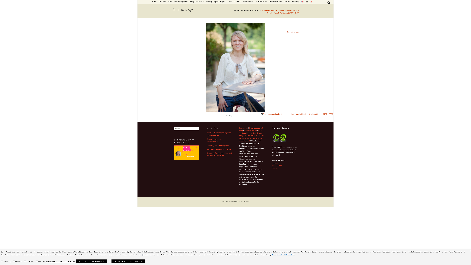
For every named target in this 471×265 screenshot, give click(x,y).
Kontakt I (238, 2)
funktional (18, 261)
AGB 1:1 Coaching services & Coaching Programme (250, 133)
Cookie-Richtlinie (250, 131)
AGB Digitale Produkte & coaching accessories (251, 138)
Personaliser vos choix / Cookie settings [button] (60, 261)
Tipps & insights (219, 2)
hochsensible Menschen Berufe (219, 149)
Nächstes (293, 32)
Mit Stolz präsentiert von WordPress (235, 202)
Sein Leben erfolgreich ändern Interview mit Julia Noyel (284, 114)
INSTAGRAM (277, 166)
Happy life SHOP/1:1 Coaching (201, 2)
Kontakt (247, 141)
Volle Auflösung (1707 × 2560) (287, 13)
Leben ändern (248, 2)
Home (154, 2)
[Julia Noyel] (235, 67)
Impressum (243, 128)
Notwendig (7, 261)
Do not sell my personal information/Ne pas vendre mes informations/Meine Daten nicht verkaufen (179, 255)
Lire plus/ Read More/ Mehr (283, 255)
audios (230, 2)
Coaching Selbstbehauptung (218, 145)
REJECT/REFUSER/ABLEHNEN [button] (91, 261)
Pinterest (275, 168)
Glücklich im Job (261, 2)
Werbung (41, 261)
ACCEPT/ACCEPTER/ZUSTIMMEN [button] (128, 261)
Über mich (162, 2)
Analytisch (30, 261)
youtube (275, 163)
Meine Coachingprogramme (178, 2)
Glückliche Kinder (275, 2)
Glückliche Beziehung (291, 2)
